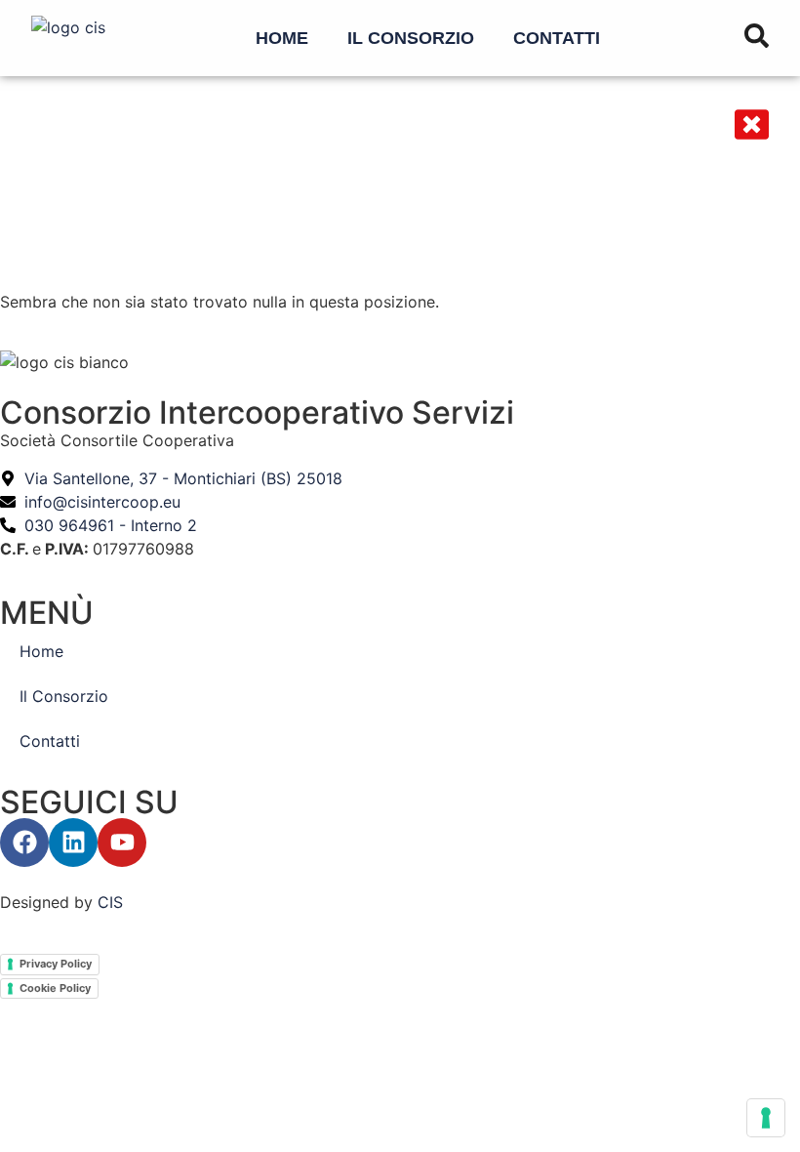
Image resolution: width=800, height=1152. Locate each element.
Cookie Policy (55, 988)
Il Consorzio (410, 38)
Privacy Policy (56, 963)
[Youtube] (122, 842)
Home (282, 38)
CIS (110, 902)
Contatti (556, 38)
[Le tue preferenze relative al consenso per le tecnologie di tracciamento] (765, 1117)
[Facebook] (24, 842)
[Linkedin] (73, 842)
